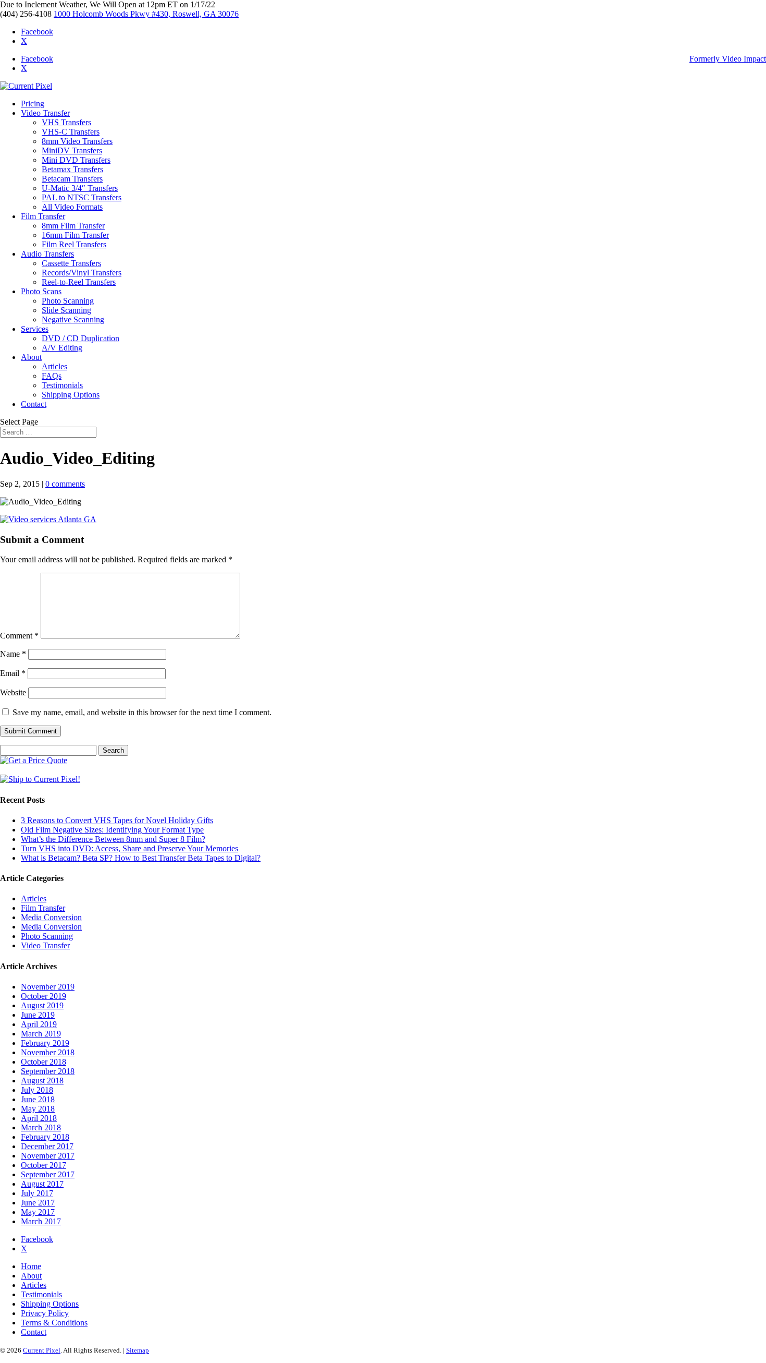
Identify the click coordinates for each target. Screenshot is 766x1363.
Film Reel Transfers (74, 244)
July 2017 (37, 1193)
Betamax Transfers (72, 169)
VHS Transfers (66, 122)
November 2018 (48, 1052)
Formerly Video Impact (727, 58)
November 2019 (48, 986)
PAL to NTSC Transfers (81, 197)
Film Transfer (43, 216)
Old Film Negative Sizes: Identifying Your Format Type (112, 829)
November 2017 (48, 1155)
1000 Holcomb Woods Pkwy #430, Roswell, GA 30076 (146, 13)
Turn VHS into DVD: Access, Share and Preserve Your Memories (129, 848)
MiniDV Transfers (72, 150)
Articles (54, 366)
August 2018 (42, 1080)
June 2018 (38, 1099)
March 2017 (41, 1221)
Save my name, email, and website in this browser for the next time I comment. (142, 712)
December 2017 (47, 1146)
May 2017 (38, 1212)
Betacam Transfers (72, 178)
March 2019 (41, 1033)
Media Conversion (51, 917)
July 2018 (37, 1089)
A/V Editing (62, 347)
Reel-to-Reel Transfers (79, 282)
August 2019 (42, 1005)
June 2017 (38, 1202)
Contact (33, 404)
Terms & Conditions (54, 1322)
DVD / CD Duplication (80, 338)
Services (34, 328)
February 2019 (45, 1043)
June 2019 (38, 1014)
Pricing (32, 103)
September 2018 (48, 1071)
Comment (19, 635)
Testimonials (62, 385)
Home (31, 1266)
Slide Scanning (66, 310)
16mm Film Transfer (75, 235)
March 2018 (41, 1127)
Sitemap (137, 1350)
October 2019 (43, 996)
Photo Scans (41, 291)
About (31, 357)
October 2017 (43, 1165)
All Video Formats (72, 206)
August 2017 (42, 1183)
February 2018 (45, 1136)
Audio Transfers (47, 253)
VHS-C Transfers (71, 131)
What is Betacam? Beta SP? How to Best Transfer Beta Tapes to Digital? (141, 857)
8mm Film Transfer (73, 225)
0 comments (65, 483)
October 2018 (43, 1061)
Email (13, 673)
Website (13, 692)
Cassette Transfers (71, 263)
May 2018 (38, 1108)
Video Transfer (45, 112)
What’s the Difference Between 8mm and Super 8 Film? (113, 839)
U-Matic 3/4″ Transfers (80, 188)
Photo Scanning (68, 300)
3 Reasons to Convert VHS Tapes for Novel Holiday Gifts (117, 820)
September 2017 (48, 1174)
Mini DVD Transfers (76, 159)
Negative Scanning (73, 319)
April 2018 (39, 1118)
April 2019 (39, 1024)
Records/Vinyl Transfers (81, 272)
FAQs (51, 375)
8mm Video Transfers (77, 141)
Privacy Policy (45, 1313)
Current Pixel (41, 1350)
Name (13, 653)
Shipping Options (71, 394)
